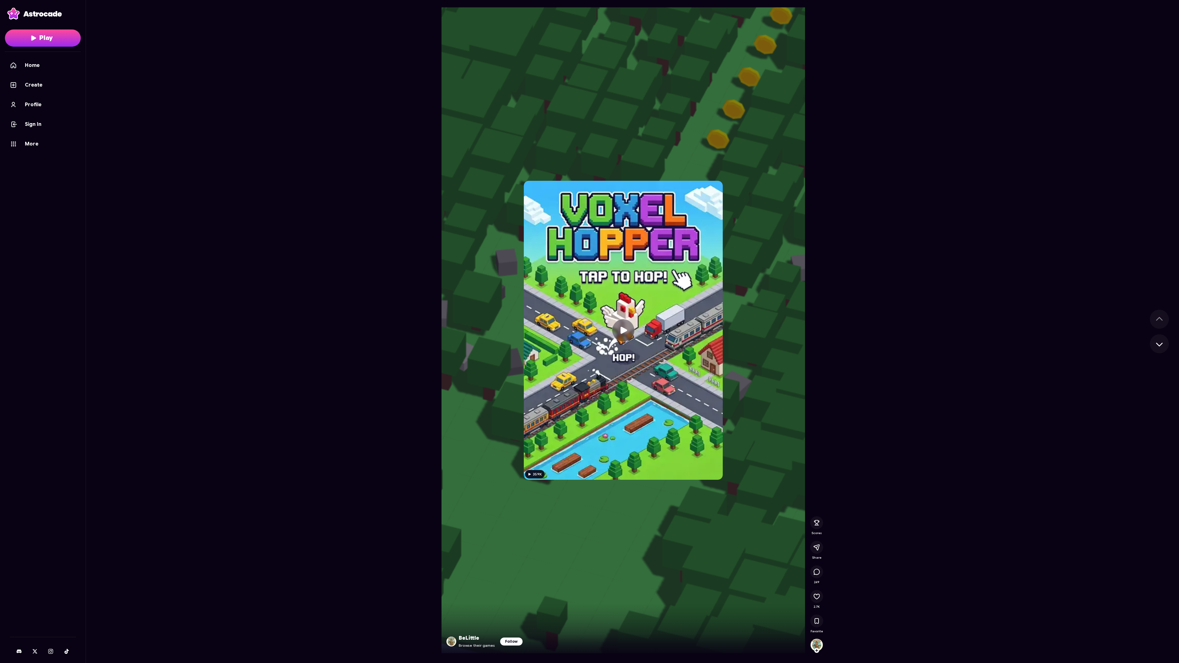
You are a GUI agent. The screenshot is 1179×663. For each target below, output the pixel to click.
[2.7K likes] (816, 596)
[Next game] (1159, 344)
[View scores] (816, 522)
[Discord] (19, 651)
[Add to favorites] (816, 621)
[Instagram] (50, 651)
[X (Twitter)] (35, 651)
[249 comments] (816, 572)
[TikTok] (66, 651)
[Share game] (816, 547)
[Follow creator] (816, 650)
